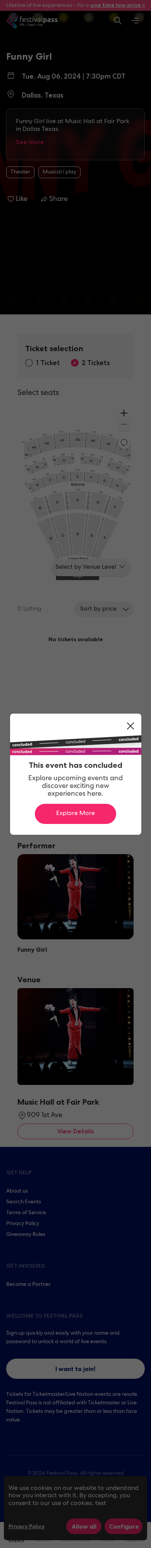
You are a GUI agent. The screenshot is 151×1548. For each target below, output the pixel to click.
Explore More (75, 814)
